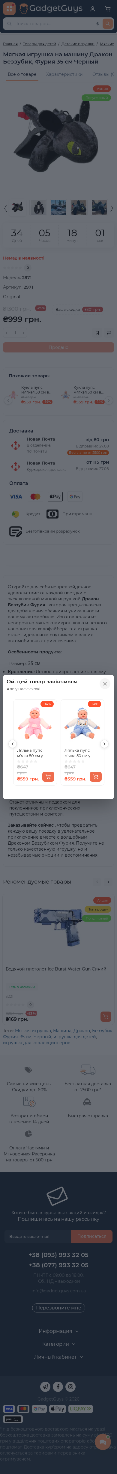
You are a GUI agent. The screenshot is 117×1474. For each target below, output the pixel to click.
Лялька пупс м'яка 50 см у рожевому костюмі (30, 753)
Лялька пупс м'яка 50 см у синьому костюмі (81, 753)
